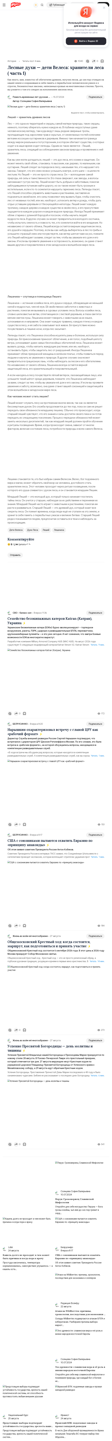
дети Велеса (16, 530)
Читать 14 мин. (97, 961)
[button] (42, 5)
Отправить (15, 555)
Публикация (59, 5)
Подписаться (95, 97)
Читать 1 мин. (97, 755)
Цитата (22, 544)
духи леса (32, 530)
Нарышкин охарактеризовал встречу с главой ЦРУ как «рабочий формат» (53, 732)
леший (46, 530)
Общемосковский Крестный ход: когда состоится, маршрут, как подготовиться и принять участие (49, 944)
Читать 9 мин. (97, 644)
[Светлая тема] (36, 5)
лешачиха (59, 530)
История (12, 61)
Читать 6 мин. (97, 1075)
